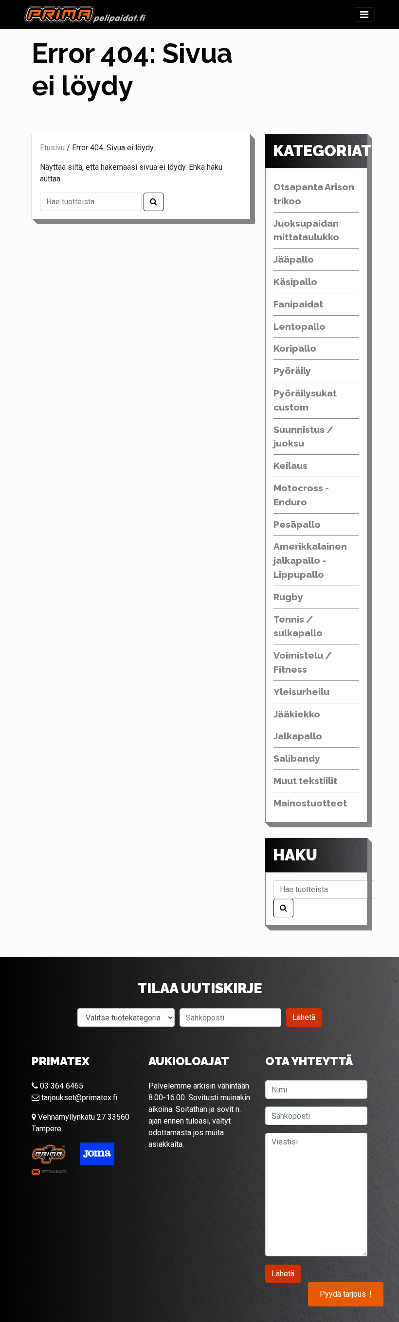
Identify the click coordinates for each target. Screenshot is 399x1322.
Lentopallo (299, 326)
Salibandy (296, 758)
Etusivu (52, 147)
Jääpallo (293, 259)
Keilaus (290, 465)
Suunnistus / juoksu (303, 436)
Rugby (288, 596)
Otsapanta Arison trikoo (313, 193)
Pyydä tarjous (346, 1294)
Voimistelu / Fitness (302, 662)
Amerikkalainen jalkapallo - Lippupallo (310, 560)
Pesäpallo (297, 524)
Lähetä (303, 1017)
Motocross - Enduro (301, 494)
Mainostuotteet (310, 803)
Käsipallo (295, 281)
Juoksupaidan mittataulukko (306, 230)
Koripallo (294, 348)
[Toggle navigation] (364, 14)
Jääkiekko (296, 714)
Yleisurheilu (301, 691)
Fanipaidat (298, 304)
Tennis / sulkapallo (298, 626)
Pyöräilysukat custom (305, 400)
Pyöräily (292, 370)
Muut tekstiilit (305, 780)
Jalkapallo (297, 736)
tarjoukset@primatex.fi (78, 1097)
